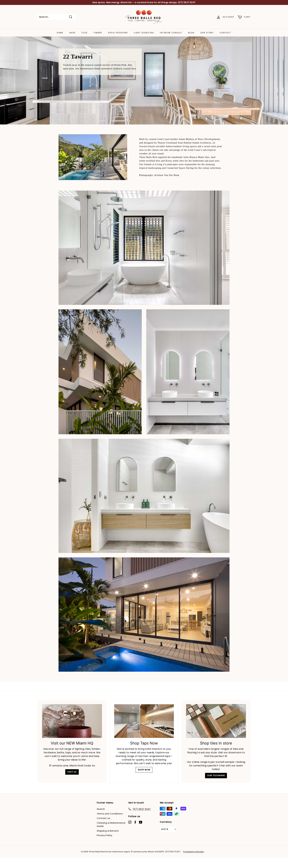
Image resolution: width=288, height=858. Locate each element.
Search (101, 809)
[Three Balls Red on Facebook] (135, 822)
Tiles (84, 32)
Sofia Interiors (118, 32)
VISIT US (71, 771)
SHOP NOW (144, 769)
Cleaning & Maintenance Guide (111, 824)
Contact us (103, 818)
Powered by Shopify (193, 851)
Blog (191, 32)
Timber (97, 32)
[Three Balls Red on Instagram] (129, 822)
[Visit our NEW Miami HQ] (72, 721)
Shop (72, 32)
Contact (225, 32)
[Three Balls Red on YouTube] (140, 822)
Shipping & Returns (108, 830)
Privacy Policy (104, 835)
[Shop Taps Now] (144, 721)
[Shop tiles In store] (216, 721)
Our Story (207, 32)
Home (60, 32)
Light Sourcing (144, 32)
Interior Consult (171, 32)
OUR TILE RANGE (216, 775)
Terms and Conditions (110, 813)
